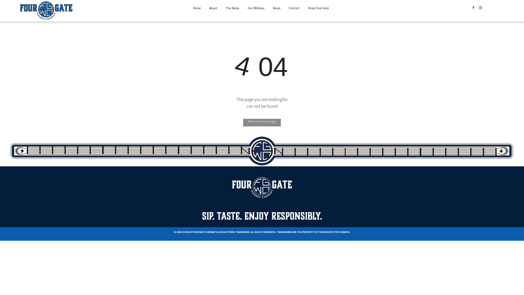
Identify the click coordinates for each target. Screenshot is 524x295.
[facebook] (473, 8)
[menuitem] (197, 8)
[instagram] (480, 8)
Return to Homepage (262, 121)
